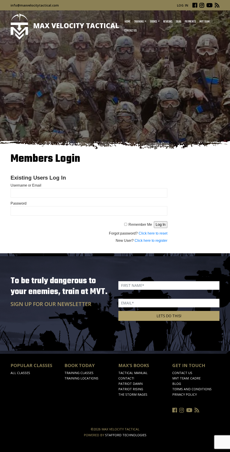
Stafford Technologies (125, 435)
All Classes (20, 373)
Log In (182, 5)
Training (139, 21)
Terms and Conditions (192, 389)
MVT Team (204, 21)
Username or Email (26, 185)
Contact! (126, 378)
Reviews (167, 21)
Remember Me (140, 224)
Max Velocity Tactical (75, 25)
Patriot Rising (130, 389)
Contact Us (130, 30)
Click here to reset (153, 233)
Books (153, 21)
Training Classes (78, 373)
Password (19, 203)
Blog (178, 21)
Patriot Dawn (130, 383)
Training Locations (81, 378)
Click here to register (151, 240)
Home (127, 21)
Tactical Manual (133, 373)
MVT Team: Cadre (186, 378)
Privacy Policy (184, 394)
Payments (190, 21)
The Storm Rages (132, 394)
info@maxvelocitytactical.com (35, 5)
